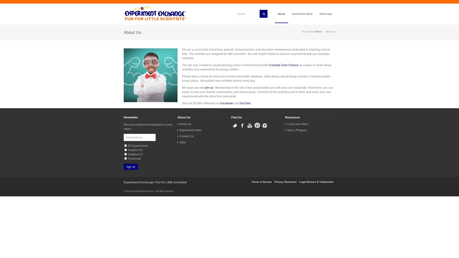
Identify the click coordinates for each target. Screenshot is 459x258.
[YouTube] (249, 127)
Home (318, 31)
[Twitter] (234, 127)
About (281, 13)
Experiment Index (190, 130)
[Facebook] (242, 127)
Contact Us (186, 136)
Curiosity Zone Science (284, 65)
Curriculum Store (302, 13)
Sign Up (130, 166)
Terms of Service (262, 181)
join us (209, 87)
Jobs (182, 142)
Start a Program (297, 130)
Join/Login (325, 13)
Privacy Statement (286, 181)
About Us (185, 124)
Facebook (226, 103)
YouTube (245, 103)
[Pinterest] (257, 127)
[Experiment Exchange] (155, 13)
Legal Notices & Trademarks (316, 181)
